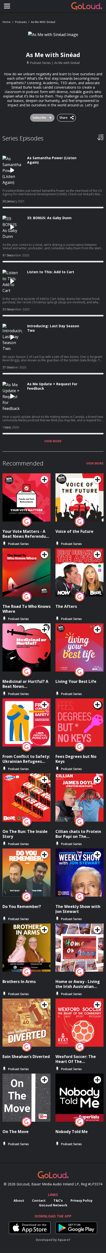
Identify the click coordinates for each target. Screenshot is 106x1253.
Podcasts (21, 22)
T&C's (58, 1200)
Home (6, 22)
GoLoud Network (53, 1205)
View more (53, 441)
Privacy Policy (81, 1200)
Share (64, 117)
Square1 (64, 1240)
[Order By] (100, 137)
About (19, 1200)
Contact (39, 1200)
